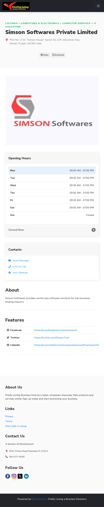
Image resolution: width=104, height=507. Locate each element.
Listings (11, 23)
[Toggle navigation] (98, 6)
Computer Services (76, 23)
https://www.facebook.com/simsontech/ (55, 330)
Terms (8, 421)
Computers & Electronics (40, 23)
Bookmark (59, 54)
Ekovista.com (39, 499)
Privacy (9, 416)
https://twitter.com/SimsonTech (51, 337)
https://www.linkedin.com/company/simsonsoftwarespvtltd (66, 345)
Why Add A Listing (16, 426)
